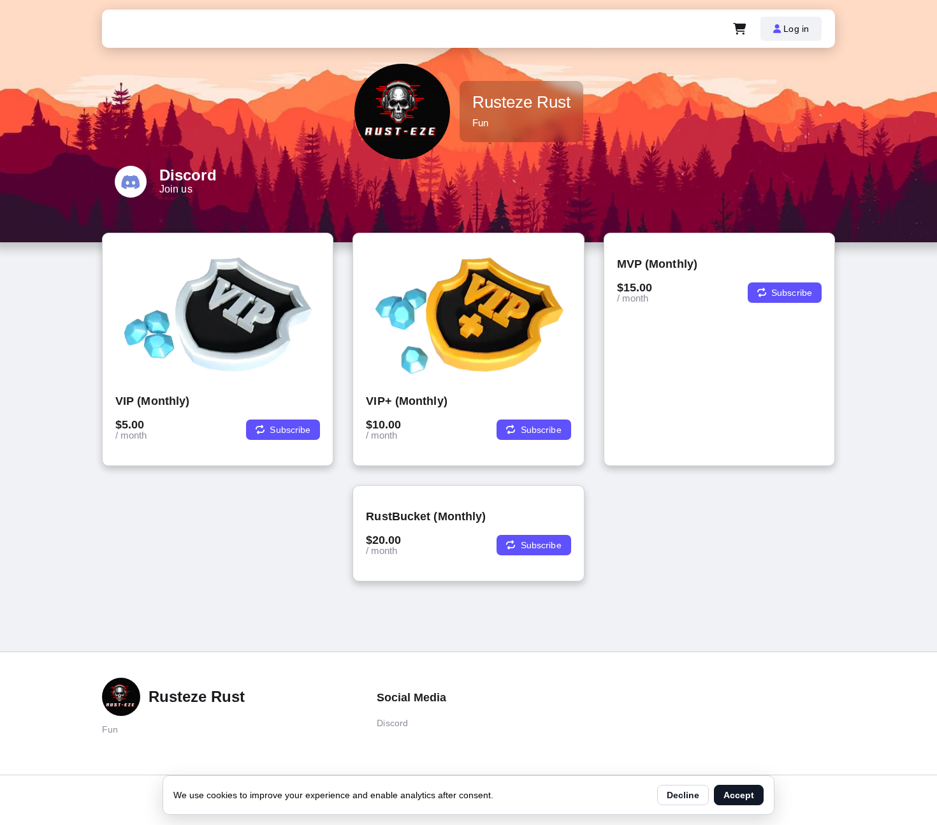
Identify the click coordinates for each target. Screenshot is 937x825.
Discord (392, 723)
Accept (738, 795)
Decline (683, 795)
